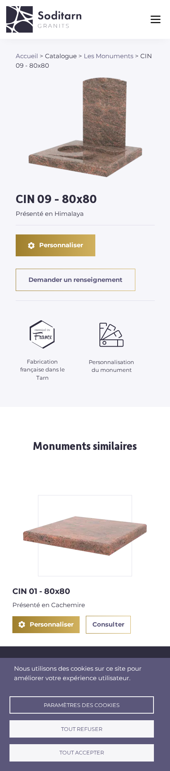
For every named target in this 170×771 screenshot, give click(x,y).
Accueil (27, 56)
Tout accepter (81, 753)
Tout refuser (81, 729)
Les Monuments (108, 56)
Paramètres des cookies (82, 705)
